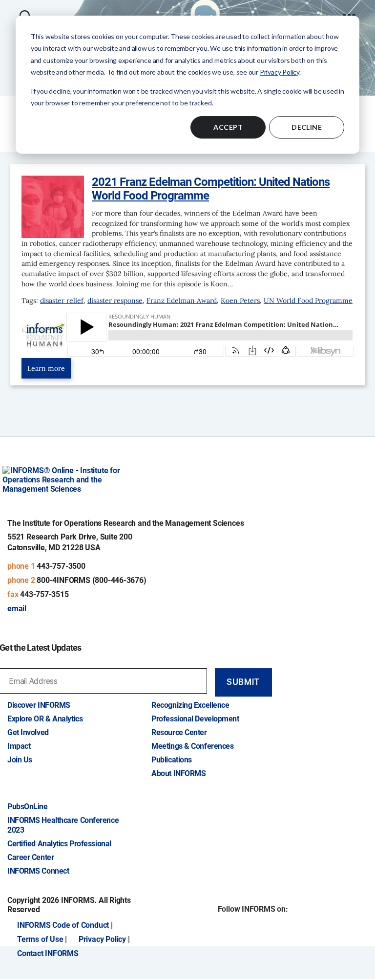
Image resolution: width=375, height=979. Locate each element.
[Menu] (349, 10)
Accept (228, 127)
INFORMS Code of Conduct (63, 925)
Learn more (46, 368)
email (16, 608)
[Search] (25, 10)
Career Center (30, 857)
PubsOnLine (27, 806)
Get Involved (28, 732)
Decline (307, 127)
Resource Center (179, 732)
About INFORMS (178, 773)
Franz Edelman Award (181, 300)
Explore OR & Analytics (45, 718)
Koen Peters (240, 300)
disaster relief (61, 300)
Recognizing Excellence (190, 705)
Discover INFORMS (38, 705)
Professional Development (195, 718)
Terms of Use (40, 939)
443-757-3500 (61, 566)
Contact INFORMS (48, 953)
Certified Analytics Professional (59, 843)
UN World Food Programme (308, 300)
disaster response (115, 300)
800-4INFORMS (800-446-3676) (91, 580)
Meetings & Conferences (192, 746)
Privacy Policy (279, 72)
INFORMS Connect (38, 871)
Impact (18, 746)
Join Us (19, 759)
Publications (171, 759)
